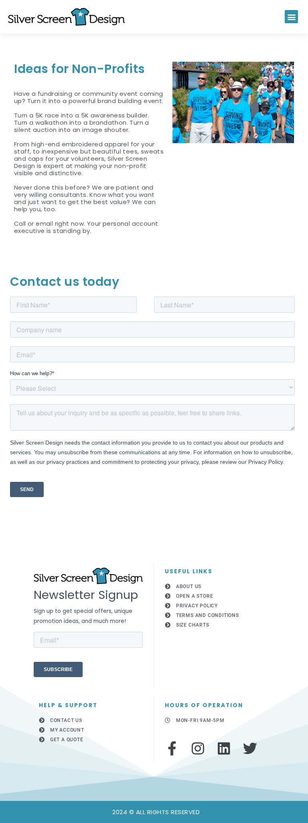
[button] (291, 16)
